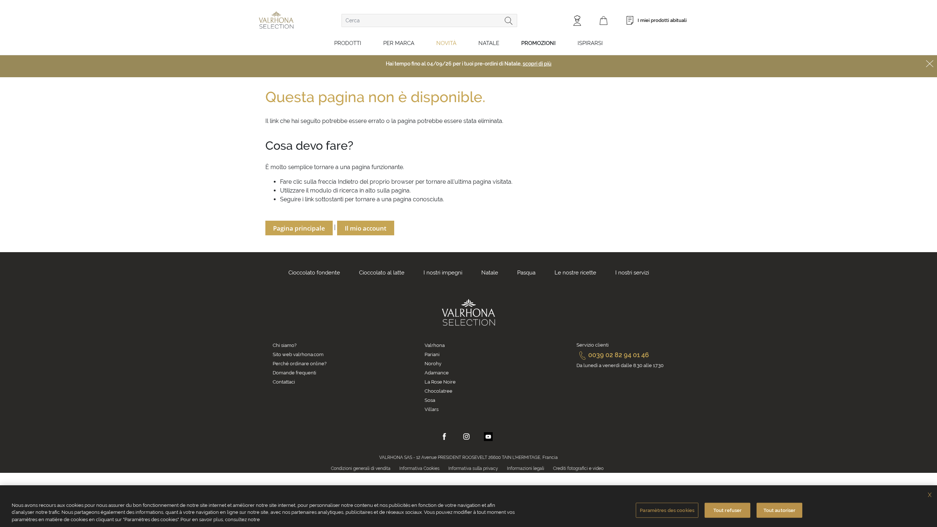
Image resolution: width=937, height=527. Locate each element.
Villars (431, 409)
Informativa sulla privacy (473, 468)
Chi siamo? (284, 345)
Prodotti (347, 43)
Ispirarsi (590, 43)
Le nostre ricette (575, 272)
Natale (488, 43)
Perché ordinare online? (299, 363)
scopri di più (537, 64)
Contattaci (284, 382)
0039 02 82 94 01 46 (618, 355)
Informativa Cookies (419, 468)
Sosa (430, 400)
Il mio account (366, 228)
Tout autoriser (780, 510)
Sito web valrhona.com (298, 354)
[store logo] (276, 19)
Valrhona (435, 345)
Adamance (437, 372)
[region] (468, 506)
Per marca (398, 43)
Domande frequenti (294, 372)
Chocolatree (438, 391)
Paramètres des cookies (667, 510)
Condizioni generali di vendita (361, 468)
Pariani (432, 354)
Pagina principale (299, 228)
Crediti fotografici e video (578, 468)
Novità (446, 43)
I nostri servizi (632, 272)
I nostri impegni (442, 272)
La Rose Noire (440, 382)
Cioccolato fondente (314, 272)
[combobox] (429, 20)
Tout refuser (727, 510)
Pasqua (526, 272)
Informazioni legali (525, 468)
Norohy (433, 363)
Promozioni (538, 43)
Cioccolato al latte (381, 272)
